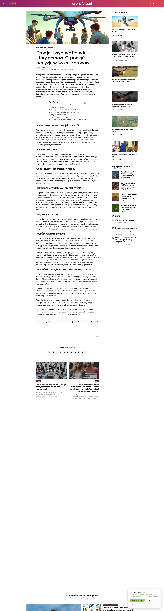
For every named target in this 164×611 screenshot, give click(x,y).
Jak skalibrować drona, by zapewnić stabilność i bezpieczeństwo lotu (122, 105)
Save (58, 352)
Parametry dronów (57, 107)
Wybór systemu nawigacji (60, 117)
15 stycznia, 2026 (118, 35)
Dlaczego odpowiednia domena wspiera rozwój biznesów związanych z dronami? (123, 55)
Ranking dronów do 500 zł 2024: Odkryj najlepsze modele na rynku (129, 197)
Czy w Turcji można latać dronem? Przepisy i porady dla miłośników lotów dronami (129, 175)
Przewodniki (106, 604)
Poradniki (44, 47)
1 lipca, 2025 (117, 160)
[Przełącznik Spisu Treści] (84, 102)
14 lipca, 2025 (117, 85)
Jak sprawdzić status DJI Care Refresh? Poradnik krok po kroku (128, 207)
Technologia (51, 47)
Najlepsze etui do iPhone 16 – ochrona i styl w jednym (124, 155)
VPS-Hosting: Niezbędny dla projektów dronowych (123, 30)
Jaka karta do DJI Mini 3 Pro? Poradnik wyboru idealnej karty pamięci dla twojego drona (129, 186)
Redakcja (46, 67)
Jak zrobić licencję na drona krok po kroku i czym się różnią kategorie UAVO (124, 80)
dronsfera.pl (82, 3)
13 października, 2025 (120, 60)
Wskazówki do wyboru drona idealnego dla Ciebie (68, 120)
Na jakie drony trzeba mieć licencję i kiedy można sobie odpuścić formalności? (51, 386)
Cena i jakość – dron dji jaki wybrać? (63, 110)
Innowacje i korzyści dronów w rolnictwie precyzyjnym (123, 130)
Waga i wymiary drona (58, 115)
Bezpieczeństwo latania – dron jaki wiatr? (65, 112)
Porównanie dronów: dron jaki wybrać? (64, 105)
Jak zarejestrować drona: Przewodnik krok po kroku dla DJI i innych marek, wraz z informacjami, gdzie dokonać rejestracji (84, 388)
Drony (38, 47)
